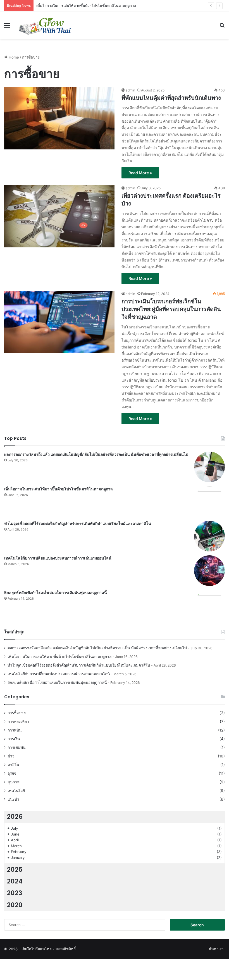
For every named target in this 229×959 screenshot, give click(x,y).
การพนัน (15, 730)
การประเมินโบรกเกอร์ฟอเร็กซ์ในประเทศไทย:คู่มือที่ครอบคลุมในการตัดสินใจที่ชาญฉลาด (171, 309)
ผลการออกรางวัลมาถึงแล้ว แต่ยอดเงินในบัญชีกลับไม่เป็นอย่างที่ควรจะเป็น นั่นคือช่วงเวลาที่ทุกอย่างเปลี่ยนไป (96, 454)
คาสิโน (13, 764)
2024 (15, 881)
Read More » (140, 172)
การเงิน (14, 739)
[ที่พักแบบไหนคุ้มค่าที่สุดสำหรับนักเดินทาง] (59, 118)
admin (130, 90)
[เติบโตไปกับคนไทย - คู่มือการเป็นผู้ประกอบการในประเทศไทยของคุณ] (44, 25)
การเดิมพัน (16, 747)
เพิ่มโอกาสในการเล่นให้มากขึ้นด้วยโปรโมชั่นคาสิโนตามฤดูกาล (86, 5)
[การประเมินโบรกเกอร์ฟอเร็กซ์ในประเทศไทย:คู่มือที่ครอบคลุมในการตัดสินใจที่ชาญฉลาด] (59, 322)
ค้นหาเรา (216, 949)
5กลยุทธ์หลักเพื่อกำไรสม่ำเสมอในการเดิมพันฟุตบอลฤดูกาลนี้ (55, 592)
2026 (15, 816)
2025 (15, 869)
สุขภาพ (14, 782)
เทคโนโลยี (16, 790)
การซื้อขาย (17, 713)
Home (13, 57)
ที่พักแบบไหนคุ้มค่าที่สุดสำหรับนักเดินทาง (171, 98)
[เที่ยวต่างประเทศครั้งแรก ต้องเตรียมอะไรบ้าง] (59, 216)
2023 (14, 892)
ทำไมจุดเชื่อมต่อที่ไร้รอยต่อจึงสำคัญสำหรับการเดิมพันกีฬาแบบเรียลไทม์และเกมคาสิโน (77, 523)
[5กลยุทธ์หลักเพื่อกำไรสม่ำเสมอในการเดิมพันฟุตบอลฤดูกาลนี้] (209, 605)
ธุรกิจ (12, 773)
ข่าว (11, 756)
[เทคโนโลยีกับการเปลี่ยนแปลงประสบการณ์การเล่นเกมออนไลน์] (209, 570)
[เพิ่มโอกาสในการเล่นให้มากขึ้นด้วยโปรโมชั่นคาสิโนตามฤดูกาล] (209, 501)
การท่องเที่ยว (18, 721)
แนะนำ (13, 799)
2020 (15, 904)
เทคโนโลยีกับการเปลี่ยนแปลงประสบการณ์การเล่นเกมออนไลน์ (57, 558)
